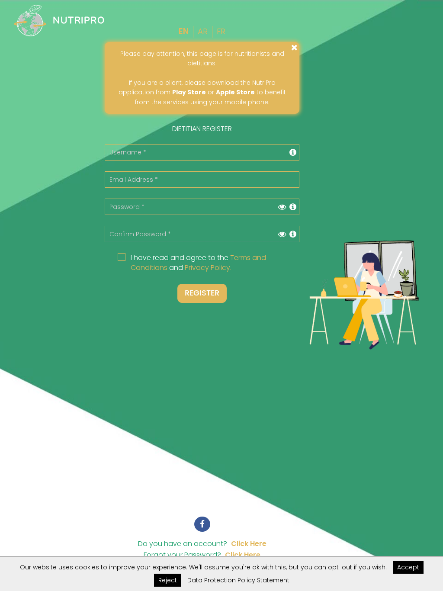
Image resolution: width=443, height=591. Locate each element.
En (184, 31)
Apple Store (235, 92)
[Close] (294, 47)
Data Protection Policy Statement (238, 580)
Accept (408, 567)
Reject (167, 580)
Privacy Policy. (208, 268)
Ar (203, 31)
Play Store (189, 92)
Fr (221, 31)
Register (202, 293)
